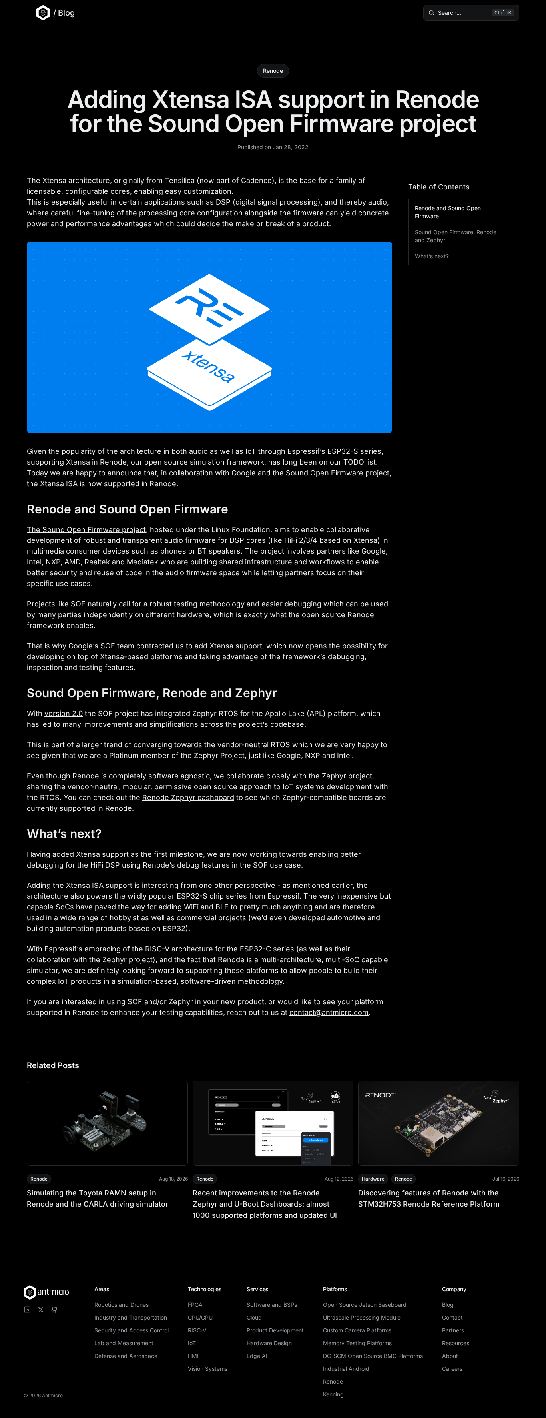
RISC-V (197, 1330)
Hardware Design (269, 1343)
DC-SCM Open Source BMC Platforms (373, 1355)
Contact (452, 1317)
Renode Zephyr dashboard (188, 797)
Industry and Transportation (130, 1317)
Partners (453, 1330)
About (450, 1355)
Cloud (254, 1317)
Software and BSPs (272, 1304)
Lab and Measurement (123, 1343)
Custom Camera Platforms (357, 1330)
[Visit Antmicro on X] (40, 1309)
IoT (192, 1343)
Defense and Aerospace (125, 1355)
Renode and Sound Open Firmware (448, 212)
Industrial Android (346, 1368)
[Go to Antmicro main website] (38, 12)
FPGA (195, 1304)
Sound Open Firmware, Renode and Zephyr (455, 236)
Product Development (275, 1330)
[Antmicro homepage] (46, 1292)
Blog (448, 1304)
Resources (455, 1343)
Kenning (333, 1394)
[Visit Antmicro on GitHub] (54, 1309)
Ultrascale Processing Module (362, 1317)
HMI (193, 1355)
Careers (452, 1368)
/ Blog (64, 13)
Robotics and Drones (121, 1304)
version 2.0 (63, 713)
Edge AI (257, 1355)
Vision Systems (207, 1368)
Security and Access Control (131, 1330)
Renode (273, 70)
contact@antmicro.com (329, 1012)
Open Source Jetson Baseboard (365, 1304)
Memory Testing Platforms (357, 1343)
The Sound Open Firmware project (86, 529)
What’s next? (432, 256)
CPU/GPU (200, 1317)
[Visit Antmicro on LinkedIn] (27, 1309)
